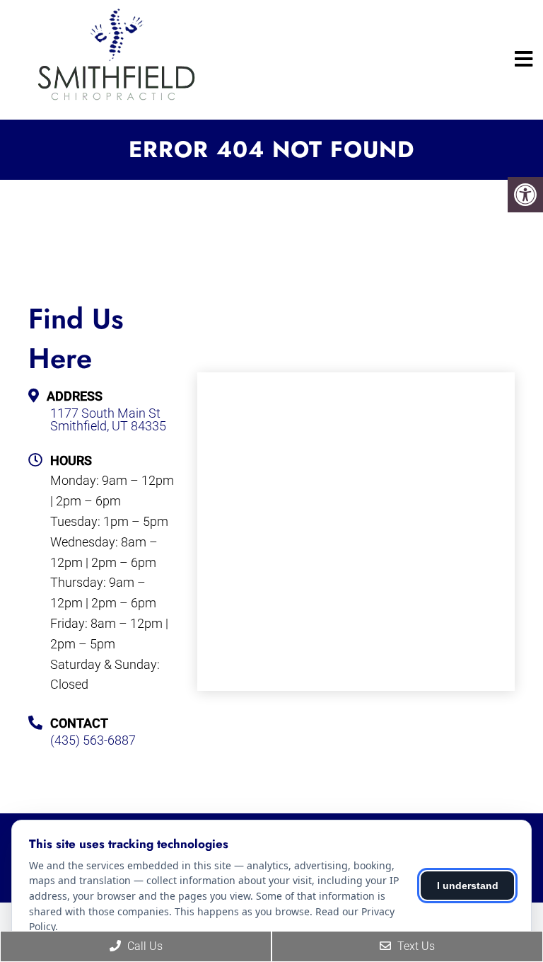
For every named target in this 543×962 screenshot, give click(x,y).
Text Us (415, 946)
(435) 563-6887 (93, 740)
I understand (467, 885)
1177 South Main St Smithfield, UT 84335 (108, 420)
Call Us (143, 946)
